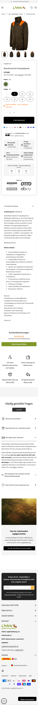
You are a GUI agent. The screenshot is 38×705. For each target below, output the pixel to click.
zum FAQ (19, 410)
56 (14, 99)
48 (14, 94)
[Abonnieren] (32, 587)
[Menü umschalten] (2, 8)
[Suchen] (31, 8)
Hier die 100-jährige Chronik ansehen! (19, 548)
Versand (20, 75)
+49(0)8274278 (19, 650)
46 (8, 94)
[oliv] (6, 84)
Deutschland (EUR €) (20, 665)
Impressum (5, 676)
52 (30, 94)
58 (22, 99)
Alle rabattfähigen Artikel (16, 14)
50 (22, 94)
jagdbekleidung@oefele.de (10, 646)
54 (7, 99)
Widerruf (13, 676)
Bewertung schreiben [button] (19, 344)
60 (30, 99)
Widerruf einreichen (27, 699)
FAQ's (14, 467)
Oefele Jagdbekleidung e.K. (14, 688)
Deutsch (4, 665)
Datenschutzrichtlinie (10, 595)
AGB (20, 595)
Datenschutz (22, 676)
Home (3, 14)
